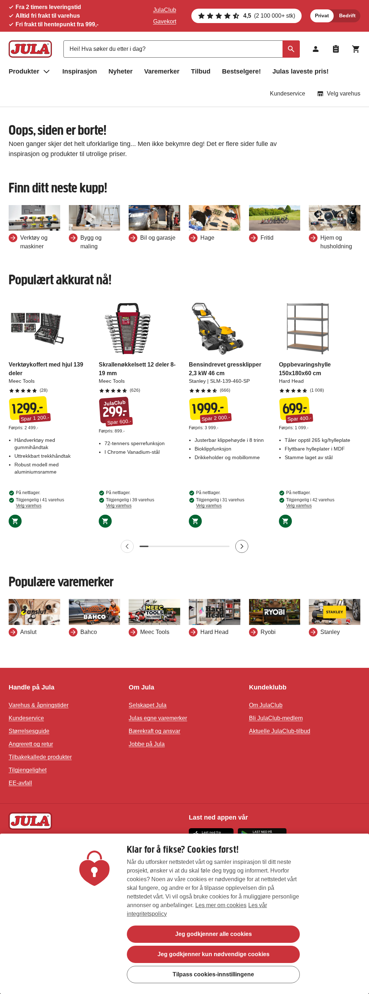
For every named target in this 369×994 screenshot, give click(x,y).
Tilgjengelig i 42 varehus (310, 502)
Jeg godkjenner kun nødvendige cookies (213, 954)
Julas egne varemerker (158, 718)
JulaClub (164, 10)
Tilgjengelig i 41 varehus (40, 502)
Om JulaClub (266, 705)
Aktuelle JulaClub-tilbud (279, 731)
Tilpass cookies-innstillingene (213, 974)
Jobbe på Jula (147, 744)
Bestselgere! (241, 71)
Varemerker (161, 71)
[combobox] (181, 49)
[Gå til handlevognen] (356, 49)
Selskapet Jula (147, 705)
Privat (322, 15)
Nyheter (120, 71)
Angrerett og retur (31, 744)
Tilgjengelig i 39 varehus (130, 502)
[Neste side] (241, 546)
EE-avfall (20, 783)
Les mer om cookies (220, 905)
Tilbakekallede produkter (40, 757)
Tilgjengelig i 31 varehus (220, 502)
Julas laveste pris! (300, 71)
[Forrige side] (127, 546)
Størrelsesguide (29, 731)
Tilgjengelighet (27, 770)
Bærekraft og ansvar (154, 731)
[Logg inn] (315, 49)
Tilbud (200, 71)
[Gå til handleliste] (335, 49)
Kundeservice (287, 93)
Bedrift (347, 15)
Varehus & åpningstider (38, 705)
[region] (184, 914)
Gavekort (164, 21)
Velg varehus (343, 93)
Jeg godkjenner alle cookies (213, 934)
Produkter (24, 71)
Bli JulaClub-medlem (276, 718)
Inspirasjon (79, 71)
